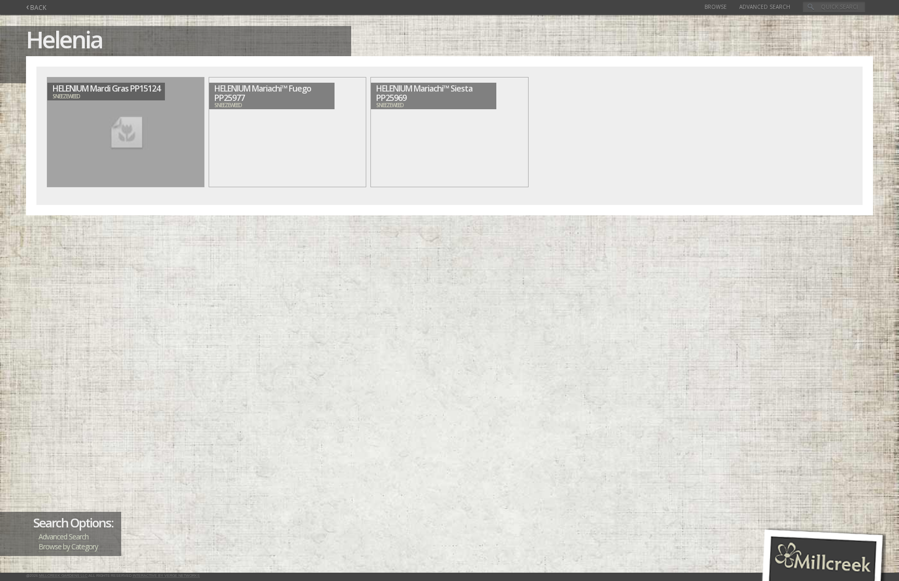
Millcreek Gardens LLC (63, 575)
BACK (36, 7)
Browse (715, 6)
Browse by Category (68, 546)
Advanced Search (764, 6)
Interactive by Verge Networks (166, 575)
